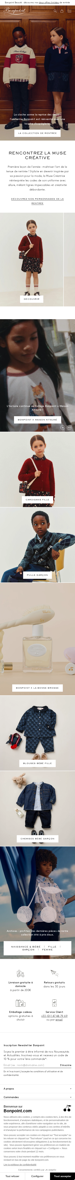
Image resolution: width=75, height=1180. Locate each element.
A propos (9, 1089)
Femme (47, 950)
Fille (52, 947)
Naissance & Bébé (26, 947)
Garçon (28, 950)
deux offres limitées (49, 3)
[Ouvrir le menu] (69, 11)
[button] (55, 11)
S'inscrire (65, 1065)
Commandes (11, 1097)
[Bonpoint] (14, 11)
